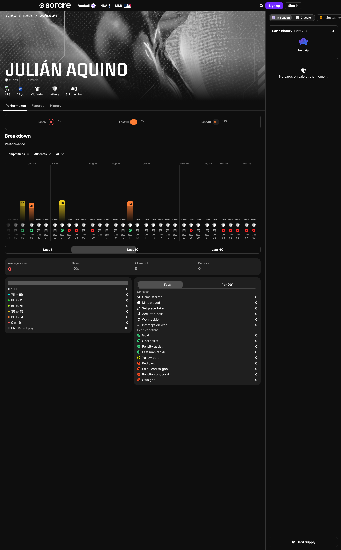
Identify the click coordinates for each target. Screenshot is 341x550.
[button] (261, 6)
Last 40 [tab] (217, 250)
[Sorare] (55, 5)
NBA (103, 6)
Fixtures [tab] (38, 106)
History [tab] (55, 106)
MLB (118, 6)
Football (83, 6)
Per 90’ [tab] (227, 285)
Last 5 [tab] (48, 250)
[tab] (303, 17)
